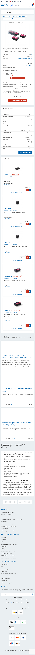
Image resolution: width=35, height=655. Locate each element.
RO (8, 602)
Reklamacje (4, 546)
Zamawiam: (15, 96)
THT (29, 125)
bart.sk (28, 650)
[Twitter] (20, 502)
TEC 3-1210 (6, 174)
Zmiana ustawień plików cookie (9, 558)
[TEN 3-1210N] (17, 304)
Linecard (4, 539)
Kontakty (4, 517)
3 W (29, 142)
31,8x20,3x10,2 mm (25, 130)
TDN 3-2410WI (7, 208)
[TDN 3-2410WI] (17, 203)
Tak (29, 148)
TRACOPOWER (29, 65)
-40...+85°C (27, 116)
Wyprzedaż (4, 571)
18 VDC (28, 135)
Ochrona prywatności (7, 553)
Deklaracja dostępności (7, 583)
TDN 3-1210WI (7, 242)
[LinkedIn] (15, 502)
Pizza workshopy (6, 576)
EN (23, 600)
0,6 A (29, 114)
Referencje (4, 521)
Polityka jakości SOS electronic (9, 526)
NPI (11, 404)
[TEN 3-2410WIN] (17, 270)
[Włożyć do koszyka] (27, 190)
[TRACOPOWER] (3, 370)
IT (18, 602)
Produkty (4, 537)
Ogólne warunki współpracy (8, 542)
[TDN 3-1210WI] (17, 236)
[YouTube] (10, 502)
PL (13, 602)
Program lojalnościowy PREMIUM (9, 551)
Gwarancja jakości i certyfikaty (8, 524)
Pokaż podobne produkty (25, 152)
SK (8, 600)
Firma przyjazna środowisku (8, 531)
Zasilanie (13, 370)
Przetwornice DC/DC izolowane (25, 58)
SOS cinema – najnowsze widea (9, 573)
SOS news (4, 580)
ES (23, 602)
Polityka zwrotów (6, 549)
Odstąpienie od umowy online (9, 555)
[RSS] (29, 502)
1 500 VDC (27, 137)
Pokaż (31, 67)
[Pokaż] (30, 190)
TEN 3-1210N (7, 310)
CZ (13, 600)
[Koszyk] (32, 5)
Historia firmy (5, 528)
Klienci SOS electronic (7, 514)
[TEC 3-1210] (17, 169)
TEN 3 (28, 123)
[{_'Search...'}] (12, 5)
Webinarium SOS (6, 578)
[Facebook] (5, 502)
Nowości (4, 566)
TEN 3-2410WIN (8, 276)
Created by (23, 650)
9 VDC (28, 132)
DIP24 (28, 144)
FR (28, 602)
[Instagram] (24, 502)
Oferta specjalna (5, 569)
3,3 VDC (28, 146)
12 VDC (28, 119)
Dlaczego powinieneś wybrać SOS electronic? (12, 519)
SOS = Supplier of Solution (8, 512)
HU (18, 600)
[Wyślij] (32, 594)
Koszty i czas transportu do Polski (9, 544)
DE (28, 600)
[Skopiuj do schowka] (31, 54)
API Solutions (5, 564)
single (28, 139)
